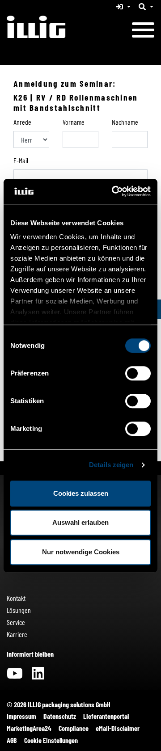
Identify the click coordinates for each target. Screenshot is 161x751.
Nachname (125, 122)
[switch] (138, 373)
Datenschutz (59, 716)
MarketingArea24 (29, 728)
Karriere (17, 634)
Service (16, 622)
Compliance (74, 728)
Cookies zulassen (80, 493)
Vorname (74, 122)
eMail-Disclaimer (118, 728)
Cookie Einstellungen (51, 740)
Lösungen (19, 610)
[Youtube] (15, 675)
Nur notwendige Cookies (80, 552)
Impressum (21, 716)
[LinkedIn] (38, 675)
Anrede (22, 122)
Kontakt (16, 598)
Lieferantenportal (106, 716)
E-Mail (20, 160)
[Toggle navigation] (143, 31)
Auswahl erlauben (80, 522)
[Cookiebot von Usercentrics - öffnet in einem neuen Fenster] (113, 191)
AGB (12, 740)
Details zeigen (111, 464)
